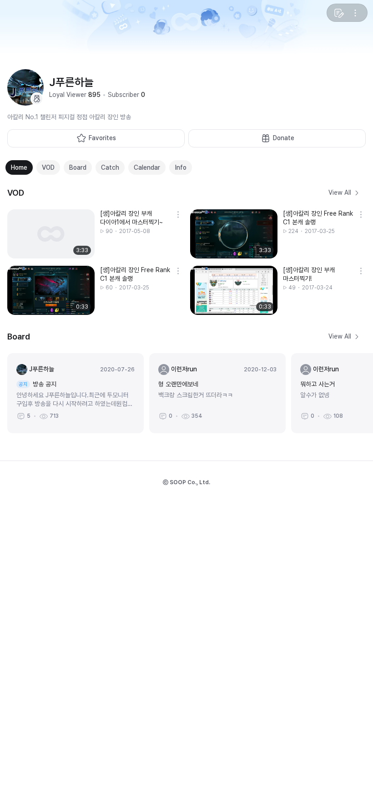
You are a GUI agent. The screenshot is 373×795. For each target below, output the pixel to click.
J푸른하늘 (41, 369)
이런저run (184, 369)
